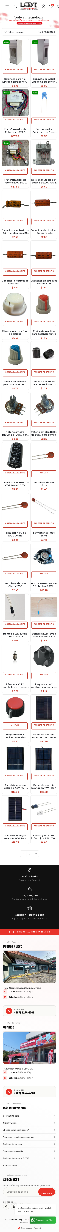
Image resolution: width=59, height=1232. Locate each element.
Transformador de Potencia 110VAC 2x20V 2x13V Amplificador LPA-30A (15, 131)
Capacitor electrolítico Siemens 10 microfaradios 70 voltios (15, 282)
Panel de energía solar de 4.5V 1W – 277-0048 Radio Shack (15, 786)
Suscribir (46, 1193)
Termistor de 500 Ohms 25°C (15, 585)
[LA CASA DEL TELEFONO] (29, 6)
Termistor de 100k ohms (44, 534)
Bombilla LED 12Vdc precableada (15, 635)
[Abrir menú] (7, 6)
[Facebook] (6, 1206)
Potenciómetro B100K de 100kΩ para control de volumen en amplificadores (15, 433)
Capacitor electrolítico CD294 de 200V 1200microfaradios (15, 484)
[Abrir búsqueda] (15, 6)
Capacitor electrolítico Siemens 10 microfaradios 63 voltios (44, 282)
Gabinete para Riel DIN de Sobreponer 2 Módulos (15, 80)
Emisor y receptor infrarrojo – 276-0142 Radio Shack (43, 837)
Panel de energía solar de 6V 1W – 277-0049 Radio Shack (44, 786)
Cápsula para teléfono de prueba (15, 332)
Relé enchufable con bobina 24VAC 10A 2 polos (43, 181)
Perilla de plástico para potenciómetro (44, 332)
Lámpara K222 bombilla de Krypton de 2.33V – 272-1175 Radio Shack (15, 685)
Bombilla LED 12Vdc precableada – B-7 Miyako (44, 635)
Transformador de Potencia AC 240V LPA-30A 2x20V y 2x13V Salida (15, 181)
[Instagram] (14, 1206)
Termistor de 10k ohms (44, 484)
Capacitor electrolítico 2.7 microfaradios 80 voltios (15, 231)
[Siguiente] (36, 854)
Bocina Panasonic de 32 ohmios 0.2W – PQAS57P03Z (44, 585)
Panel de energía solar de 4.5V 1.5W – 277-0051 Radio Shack (44, 736)
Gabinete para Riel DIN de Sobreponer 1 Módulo (43, 80)
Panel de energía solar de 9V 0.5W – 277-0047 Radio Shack (15, 837)
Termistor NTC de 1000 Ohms (15, 534)
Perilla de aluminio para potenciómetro (44, 383)
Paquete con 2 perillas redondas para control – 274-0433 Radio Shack (15, 736)
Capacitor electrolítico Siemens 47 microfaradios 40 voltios (44, 231)
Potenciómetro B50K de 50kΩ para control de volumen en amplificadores (44, 433)
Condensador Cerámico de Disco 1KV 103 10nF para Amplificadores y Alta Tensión (44, 131)
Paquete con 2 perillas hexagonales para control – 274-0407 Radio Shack (43, 685)
